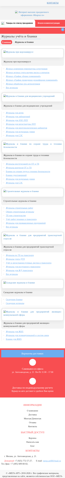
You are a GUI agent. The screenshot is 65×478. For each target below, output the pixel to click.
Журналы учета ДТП (15, 259)
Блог (32, 446)
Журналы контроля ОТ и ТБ (19, 168)
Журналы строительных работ (19, 208)
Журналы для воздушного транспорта (23, 267)
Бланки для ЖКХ (14, 339)
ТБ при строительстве (16, 215)
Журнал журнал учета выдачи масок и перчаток (27, 72)
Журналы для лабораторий (18, 116)
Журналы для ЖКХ (14, 331)
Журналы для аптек (15, 113)
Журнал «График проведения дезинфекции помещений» (32, 80)
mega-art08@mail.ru (52, 461)
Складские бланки (14, 299)
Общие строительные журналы (20, 212)
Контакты (52, 3)
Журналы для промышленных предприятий (26, 223)
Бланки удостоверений (16, 175)
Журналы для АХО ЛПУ (17, 120)
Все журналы (12, 88)
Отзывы (32, 422)
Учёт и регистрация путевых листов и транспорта (28, 263)
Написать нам (32, 442)
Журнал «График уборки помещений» (23, 76)
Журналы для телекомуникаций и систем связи (27, 335)
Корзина (32, 438)
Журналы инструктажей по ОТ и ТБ (22, 164)
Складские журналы (15, 303)
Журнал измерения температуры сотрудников (26, 69)
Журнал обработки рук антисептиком (23, 84)
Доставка (32, 415)
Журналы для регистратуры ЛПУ (21, 124)
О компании (32, 411)
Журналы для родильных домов (20, 132)
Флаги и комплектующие (49, 23)
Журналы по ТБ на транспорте (20, 255)
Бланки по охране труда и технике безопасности (28, 171)
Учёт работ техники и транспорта (21, 219)
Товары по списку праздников (19, 23)
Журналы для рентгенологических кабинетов (26, 128)
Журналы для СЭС (14, 135)
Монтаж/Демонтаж (32, 418)
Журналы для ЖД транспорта (19, 270)
